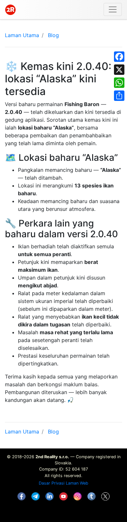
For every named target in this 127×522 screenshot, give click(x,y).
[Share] (119, 95)
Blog (53, 35)
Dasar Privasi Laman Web (63, 483)
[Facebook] (119, 56)
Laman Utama (22, 35)
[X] (119, 69)
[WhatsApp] (119, 82)
